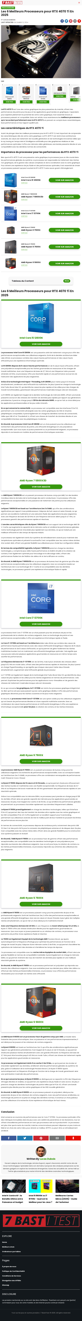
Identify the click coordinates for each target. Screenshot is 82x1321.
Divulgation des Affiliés (11, 1280)
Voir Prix (9, 102)
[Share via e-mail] (75, 21)
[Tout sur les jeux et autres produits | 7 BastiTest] (12, 2)
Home (4, 1242)
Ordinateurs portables (11, 1252)
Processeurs (8, 8)
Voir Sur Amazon (64, 180)
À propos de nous (9, 1266)
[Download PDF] (79, 21)
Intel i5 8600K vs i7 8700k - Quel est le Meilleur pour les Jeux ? (40, 1198)
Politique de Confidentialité (13, 1271)
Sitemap (5, 1285)
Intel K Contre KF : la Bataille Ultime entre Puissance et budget (12, 1198)
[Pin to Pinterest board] (70, 21)
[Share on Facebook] (62, 21)
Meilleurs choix (8, 1247)
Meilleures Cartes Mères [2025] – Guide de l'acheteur (66, 1198)
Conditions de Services (11, 1276)
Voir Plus (24, 183)
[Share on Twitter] (66, 21)
